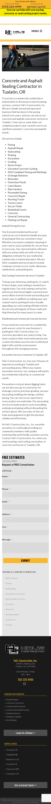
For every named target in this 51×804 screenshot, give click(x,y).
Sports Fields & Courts (15, 599)
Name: (6, 476)
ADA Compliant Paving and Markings (27, 172)
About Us (10, 609)
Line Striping (11, 720)
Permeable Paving (17, 192)
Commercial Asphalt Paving (17, 710)
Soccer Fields (15, 206)
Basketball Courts (17, 209)
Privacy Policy (25, 802)
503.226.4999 (9, 461)
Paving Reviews (12, 614)
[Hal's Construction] (11, 31)
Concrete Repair (16, 195)
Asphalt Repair (15, 148)
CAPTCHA (6, 471)
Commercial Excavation (15, 706)
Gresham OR (12, 750)
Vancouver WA (13, 769)
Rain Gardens (15, 189)
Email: (5, 501)
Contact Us (11, 620)
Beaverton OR (13, 759)
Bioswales (13, 178)
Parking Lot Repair (17, 219)
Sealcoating (14, 151)
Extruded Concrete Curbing (22, 168)
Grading (12, 161)
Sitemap (35, 802)
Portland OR (12, 764)
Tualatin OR (12, 754)
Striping (12, 154)
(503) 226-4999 (11, 6)
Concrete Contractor (15, 703)
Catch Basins (14, 185)
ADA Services (11, 578)
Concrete (13, 213)
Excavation (13, 158)
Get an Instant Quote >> (25, 785)
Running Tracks (16, 199)
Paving (11, 144)
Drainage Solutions (18, 175)
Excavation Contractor (15, 594)
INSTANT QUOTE (36, 6)
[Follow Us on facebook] (24, 684)
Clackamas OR (13, 774)
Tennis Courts (15, 202)
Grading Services (13, 713)
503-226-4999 (25, 680)
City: (5, 527)
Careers (9, 625)
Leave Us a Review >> (25, 733)
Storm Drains (15, 165)
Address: (7, 514)
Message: (7, 539)
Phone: (6, 489)
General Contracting (19, 216)
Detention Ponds (17, 182)
